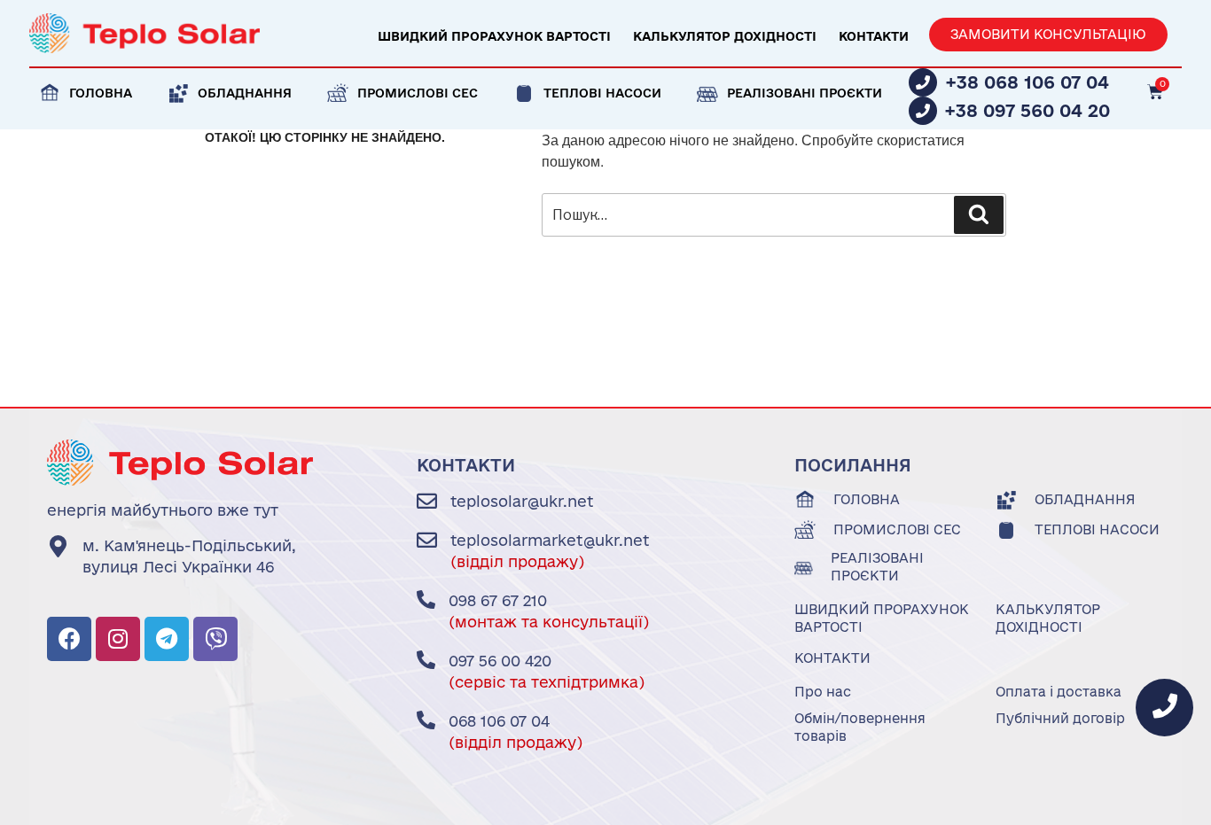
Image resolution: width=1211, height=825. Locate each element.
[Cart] (1155, 92)
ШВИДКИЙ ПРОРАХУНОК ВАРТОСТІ (494, 36)
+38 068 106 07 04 (1027, 82)
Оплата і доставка (1058, 691)
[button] (1048, 34)
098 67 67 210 (498, 600)
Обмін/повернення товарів (860, 727)
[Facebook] (69, 639)
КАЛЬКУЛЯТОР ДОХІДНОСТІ (724, 36)
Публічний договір (1060, 718)
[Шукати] (979, 214)
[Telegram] (167, 639)
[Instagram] (118, 639)
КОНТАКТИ (874, 36)
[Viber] (215, 639)
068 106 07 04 (499, 720)
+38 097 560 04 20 (1027, 110)
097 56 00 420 (500, 660)
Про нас (822, 691)
